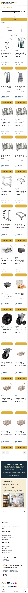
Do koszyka (8, 68)
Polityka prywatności (7, 550)
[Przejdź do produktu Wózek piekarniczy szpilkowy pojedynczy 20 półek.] (7, 43)
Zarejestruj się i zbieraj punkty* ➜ (10, 484)
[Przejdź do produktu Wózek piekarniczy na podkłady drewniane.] (7, 181)
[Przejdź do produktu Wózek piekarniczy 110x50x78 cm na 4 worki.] (7, 112)
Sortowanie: (9, 27)
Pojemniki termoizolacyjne (9, 16)
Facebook (4, 517)
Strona (12, 35)
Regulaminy (5, 539)
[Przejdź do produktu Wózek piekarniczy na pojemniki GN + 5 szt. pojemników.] (21, 78)
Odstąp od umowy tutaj (8, 537)
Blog (3, 528)
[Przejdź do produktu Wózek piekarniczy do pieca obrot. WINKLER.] (7, 78)
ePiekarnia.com (6, 7)
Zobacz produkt (21, 68)
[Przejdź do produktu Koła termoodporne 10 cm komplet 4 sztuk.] (7, 319)
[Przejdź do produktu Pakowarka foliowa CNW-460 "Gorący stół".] (7, 250)
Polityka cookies (6, 552)
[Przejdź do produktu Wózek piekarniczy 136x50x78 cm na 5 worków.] (21, 112)
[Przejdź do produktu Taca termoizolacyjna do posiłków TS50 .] (21, 284)
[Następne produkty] (20, 452)
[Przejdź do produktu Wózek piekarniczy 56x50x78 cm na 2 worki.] (7, 147)
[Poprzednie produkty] (7, 452)
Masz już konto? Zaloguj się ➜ (9, 487)
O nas (3, 515)
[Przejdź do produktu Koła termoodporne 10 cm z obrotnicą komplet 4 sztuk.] (7, 353)
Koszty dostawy (6, 546)
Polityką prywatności (16, 475)
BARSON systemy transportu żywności (11, 526)
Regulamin (18, 472)
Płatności (4, 548)
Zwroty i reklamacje (6, 535)
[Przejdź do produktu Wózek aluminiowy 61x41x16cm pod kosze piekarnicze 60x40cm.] (21, 181)
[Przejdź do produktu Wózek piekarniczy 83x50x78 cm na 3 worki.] (21, 147)
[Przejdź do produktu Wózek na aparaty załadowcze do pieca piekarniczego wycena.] (7, 216)
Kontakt (4, 519)
